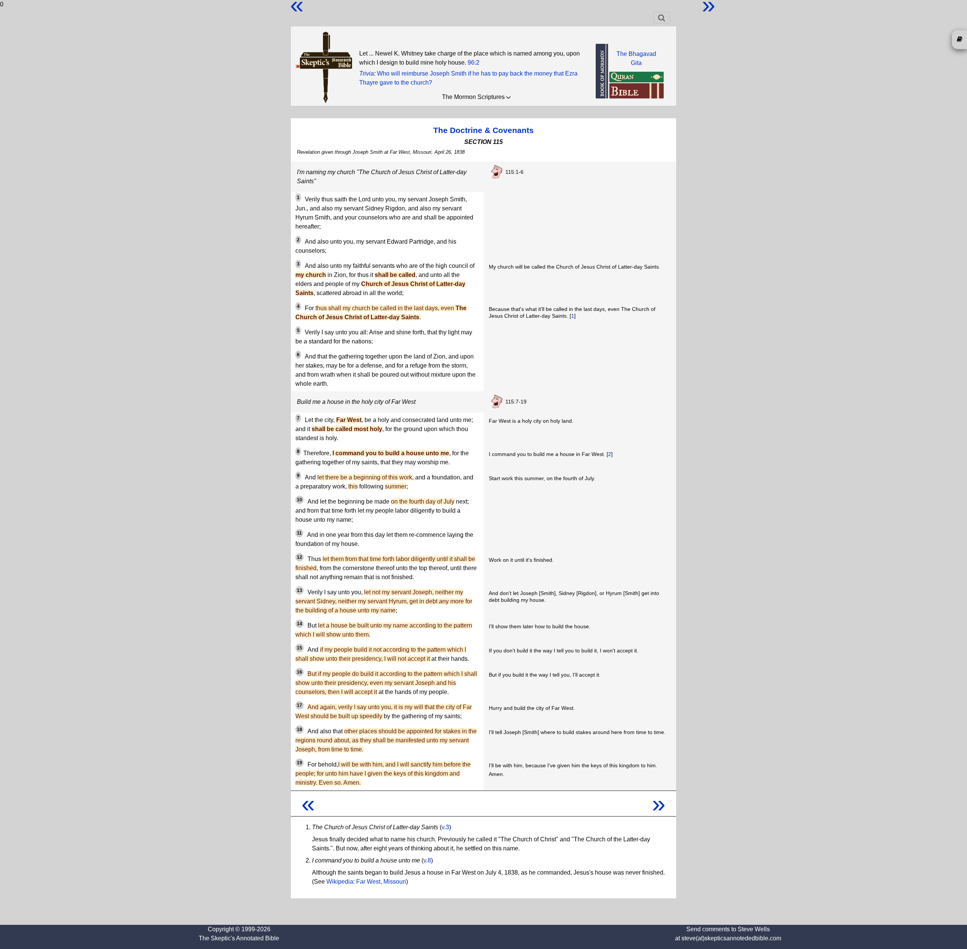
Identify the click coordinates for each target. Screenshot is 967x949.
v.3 (445, 827)
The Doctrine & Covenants (483, 130)
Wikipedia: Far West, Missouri (366, 881)
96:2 (473, 62)
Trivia (366, 73)
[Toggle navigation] (661, 17)
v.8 (427, 860)
